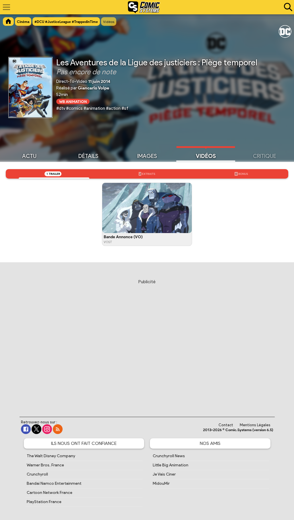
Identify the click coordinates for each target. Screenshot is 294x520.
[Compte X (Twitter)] (36, 429)
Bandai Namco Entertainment (54, 483)
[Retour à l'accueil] (144, 7)
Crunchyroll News (169, 455)
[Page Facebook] (26, 429)
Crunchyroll (37, 474)
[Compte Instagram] (47, 429)
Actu (29, 156)
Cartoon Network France (49, 492)
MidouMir (161, 483)
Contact (225, 425)
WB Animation (73, 101)
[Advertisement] (147, 342)
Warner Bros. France (45, 465)
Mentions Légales (255, 425)
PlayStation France (44, 501)
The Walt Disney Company (51, 455)
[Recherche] (287, 7)
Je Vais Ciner (164, 474)
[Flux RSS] (58, 429)
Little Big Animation (170, 465)
